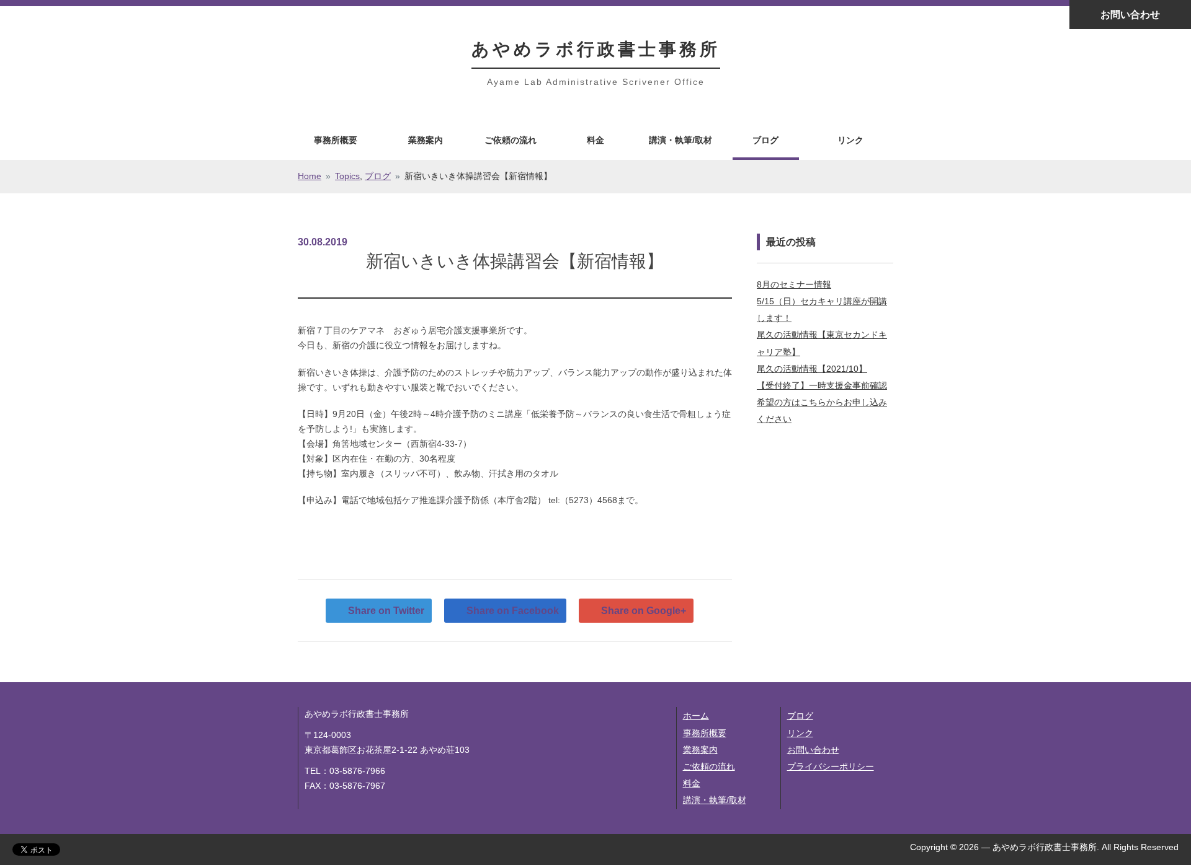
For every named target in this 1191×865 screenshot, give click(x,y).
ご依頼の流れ (510, 140)
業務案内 (425, 140)
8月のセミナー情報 (794, 284)
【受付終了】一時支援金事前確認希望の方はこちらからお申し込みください (822, 402)
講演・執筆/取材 (680, 140)
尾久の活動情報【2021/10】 (812, 369)
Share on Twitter (386, 610)
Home (309, 176)
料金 (595, 140)
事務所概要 (335, 140)
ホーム (696, 716)
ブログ (765, 140)
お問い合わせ (1130, 14)
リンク (850, 140)
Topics (347, 176)
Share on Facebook (512, 610)
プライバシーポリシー (830, 766)
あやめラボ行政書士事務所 (595, 49)
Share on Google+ (643, 610)
